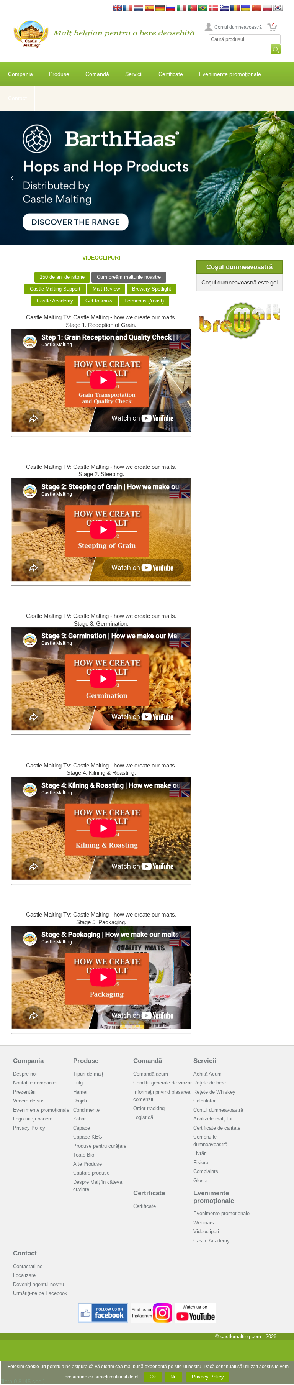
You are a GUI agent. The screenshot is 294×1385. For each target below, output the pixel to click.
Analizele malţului (212, 1119)
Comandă (97, 74)
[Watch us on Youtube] (196, 1306)
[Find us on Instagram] (152, 1306)
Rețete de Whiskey (214, 1092)
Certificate (170, 74)
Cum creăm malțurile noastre (128, 277)
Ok (153, 1377)
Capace (81, 1128)
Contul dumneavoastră (238, 27)
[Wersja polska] (267, 8)
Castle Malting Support (55, 289)
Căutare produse (91, 1173)
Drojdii (80, 1101)
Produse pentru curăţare (99, 1146)
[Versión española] (149, 8)
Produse (59, 74)
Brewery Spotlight (152, 289)
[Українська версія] (245, 8)
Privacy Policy (29, 1128)
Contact (17, 98)
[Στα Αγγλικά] (224, 8)
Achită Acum (207, 1074)
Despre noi (25, 1074)
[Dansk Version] (213, 8)
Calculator (204, 1101)
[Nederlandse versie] (138, 8)
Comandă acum (150, 1074)
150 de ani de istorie (62, 277)
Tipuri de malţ (88, 1074)
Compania (20, 74)
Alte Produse (87, 1164)
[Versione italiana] (181, 8)
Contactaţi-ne (27, 1266)
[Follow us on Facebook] (103, 1306)
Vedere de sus (29, 1101)
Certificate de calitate (216, 1128)
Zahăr (79, 1119)
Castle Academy (55, 301)
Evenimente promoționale (230, 74)
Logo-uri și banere (32, 1119)
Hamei (80, 1092)
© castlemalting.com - (245, 1336)
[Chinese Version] (256, 8)
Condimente (86, 1110)
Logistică (143, 1117)
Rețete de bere (209, 1083)
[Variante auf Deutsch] (160, 8)
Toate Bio (83, 1155)
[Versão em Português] (192, 8)
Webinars (203, 1223)
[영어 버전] (278, 8)
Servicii (133, 74)
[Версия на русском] (170, 8)
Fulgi (78, 1083)
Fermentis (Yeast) (144, 301)
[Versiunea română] (235, 8)
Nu (173, 1377)
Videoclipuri (206, 1231)
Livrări (200, 1153)
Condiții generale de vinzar (162, 1083)
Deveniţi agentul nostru (38, 1284)
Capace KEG (87, 1137)
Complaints (205, 1171)
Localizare (24, 1275)
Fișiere (200, 1162)
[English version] (117, 8)
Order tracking (149, 1108)
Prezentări (24, 1092)
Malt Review (106, 289)
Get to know (99, 301)
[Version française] (127, 8)
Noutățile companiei (35, 1083)
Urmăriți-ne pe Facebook (40, 1293)
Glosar (200, 1180)
